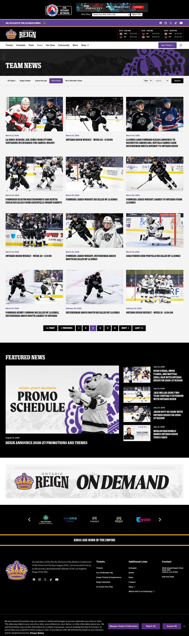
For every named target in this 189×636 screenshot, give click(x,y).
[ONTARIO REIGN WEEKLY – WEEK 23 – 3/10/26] (94, 114)
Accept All (172, 626)
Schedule (20, 45)
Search (177, 81)
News (40, 45)
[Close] (184, 626)
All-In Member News (73, 81)
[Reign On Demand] (94, 481)
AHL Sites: (86, 15)
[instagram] (165, 23)
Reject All (151, 626)
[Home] (21, 34)
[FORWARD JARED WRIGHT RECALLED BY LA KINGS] (94, 174)
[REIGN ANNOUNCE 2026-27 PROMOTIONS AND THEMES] (62, 400)
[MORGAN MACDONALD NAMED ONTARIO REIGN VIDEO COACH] (136, 433)
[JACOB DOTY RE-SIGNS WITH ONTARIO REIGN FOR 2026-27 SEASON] (136, 414)
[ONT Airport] (45, 519)
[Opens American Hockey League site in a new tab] (58, 10)
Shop (83, 45)
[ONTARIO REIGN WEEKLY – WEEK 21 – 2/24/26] (154, 287)
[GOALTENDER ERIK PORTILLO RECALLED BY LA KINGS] (154, 230)
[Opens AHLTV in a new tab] (112, 7)
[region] (94, 626)
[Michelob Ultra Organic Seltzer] (143, 519)
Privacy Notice (37, 633)
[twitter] (170, 23)
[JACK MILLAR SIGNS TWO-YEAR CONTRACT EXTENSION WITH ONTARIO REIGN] (136, 395)
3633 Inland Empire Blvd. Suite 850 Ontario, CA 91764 (172, 570)
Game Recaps (41, 81)
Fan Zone (50, 45)
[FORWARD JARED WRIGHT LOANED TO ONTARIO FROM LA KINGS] (154, 174)
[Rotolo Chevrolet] (94, 519)
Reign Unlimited (103, 582)
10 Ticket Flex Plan (104, 587)
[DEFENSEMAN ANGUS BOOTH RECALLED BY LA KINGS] (94, 287)
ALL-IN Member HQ (104, 573)
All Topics (11, 81)
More (75, 45)
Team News (56, 81)
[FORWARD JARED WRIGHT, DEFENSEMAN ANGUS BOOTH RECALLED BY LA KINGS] (94, 230)
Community (64, 45)
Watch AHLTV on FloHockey (140, 591)
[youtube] (181, 23)
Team (31, 45)
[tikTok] (175, 23)
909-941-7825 (168, 577)
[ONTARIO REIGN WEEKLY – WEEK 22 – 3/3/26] (34, 230)
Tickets (9, 45)
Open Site (136, 15)
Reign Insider (25, 81)
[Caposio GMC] (70, 519)
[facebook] (160, 23)
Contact (132, 582)
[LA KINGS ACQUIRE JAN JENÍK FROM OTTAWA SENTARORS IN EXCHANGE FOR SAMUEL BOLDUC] (34, 114)
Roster (131, 573)
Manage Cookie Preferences (123, 626)
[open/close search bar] (180, 45)
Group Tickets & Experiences (108, 577)
